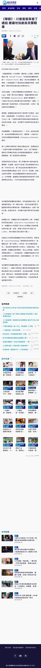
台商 (35, 8)
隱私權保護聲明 (18, 647)
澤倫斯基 (20, 297)
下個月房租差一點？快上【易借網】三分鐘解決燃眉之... (18, 326)
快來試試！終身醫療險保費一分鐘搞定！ (15, 334)
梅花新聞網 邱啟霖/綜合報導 (10, 69)
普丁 (32, 293)
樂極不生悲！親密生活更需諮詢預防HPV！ (20, 449)
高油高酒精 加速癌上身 (20, 392)
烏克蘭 (25, 293)
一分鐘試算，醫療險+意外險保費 (7, 411)
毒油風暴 (11, 8)
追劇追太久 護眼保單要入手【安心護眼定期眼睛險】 (7, 430)
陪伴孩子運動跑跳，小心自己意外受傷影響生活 (7, 449)
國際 (30, 8)
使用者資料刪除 (30, 647)
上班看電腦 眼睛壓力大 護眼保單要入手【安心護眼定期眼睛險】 (20, 374)
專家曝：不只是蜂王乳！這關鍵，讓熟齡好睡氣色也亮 (32, 374)
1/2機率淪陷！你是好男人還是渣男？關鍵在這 (16, 345)
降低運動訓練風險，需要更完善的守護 (32, 411)
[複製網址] (18, 36)
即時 (4, 8)
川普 (8, 293)
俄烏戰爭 (16, 293)
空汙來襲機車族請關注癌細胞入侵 (14, 338)
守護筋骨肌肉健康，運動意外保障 (32, 449)
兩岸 (24, 8)
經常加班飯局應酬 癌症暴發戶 (20, 430)
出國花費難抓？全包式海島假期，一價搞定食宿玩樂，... (16, 342)
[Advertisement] (20, 498)
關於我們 (8, 647)
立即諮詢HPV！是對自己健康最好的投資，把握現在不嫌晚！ (7, 392)
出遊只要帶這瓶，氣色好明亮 (32, 430)
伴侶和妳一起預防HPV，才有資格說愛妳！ (16, 349)
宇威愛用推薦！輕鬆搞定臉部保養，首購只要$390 (7, 374)
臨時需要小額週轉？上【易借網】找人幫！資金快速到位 (32, 391)
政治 (18, 8)
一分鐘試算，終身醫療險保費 (20, 411)
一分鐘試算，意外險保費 (11, 330)
